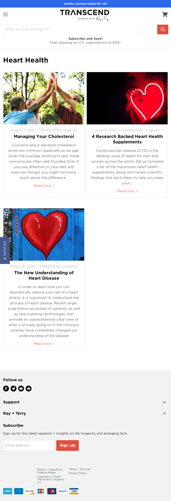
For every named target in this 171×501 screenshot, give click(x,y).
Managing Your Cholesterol (44, 136)
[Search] (162, 29)
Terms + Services (79, 469)
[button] (5, 250)
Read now (43, 186)
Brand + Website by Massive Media (50, 471)
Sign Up (67, 445)
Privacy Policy (78, 473)
